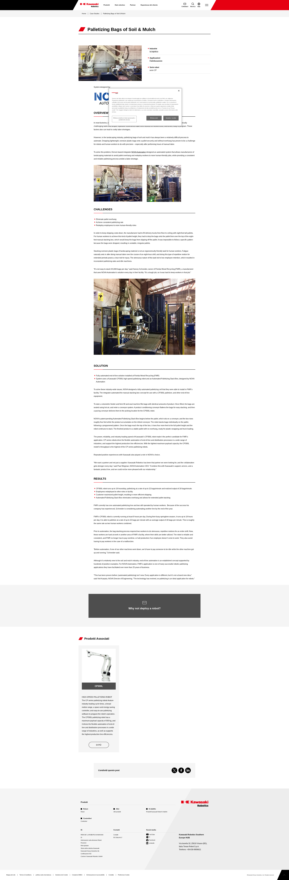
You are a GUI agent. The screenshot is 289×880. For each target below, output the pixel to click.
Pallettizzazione (156, 61)
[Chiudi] (178, 90)
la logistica (154, 51)
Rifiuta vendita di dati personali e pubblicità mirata (124, 118)
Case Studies (94, 13)
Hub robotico (120, 5)
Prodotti (107, 5)
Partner (133, 5)
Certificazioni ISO (86, 854)
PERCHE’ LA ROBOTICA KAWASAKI (92, 835)
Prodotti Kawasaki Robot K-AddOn (156, 812)
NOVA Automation (138, 152)
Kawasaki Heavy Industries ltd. (90, 851)
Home (84, 13)
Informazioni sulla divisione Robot (91, 840)
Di (81, 837)
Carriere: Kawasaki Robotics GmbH (92, 856)
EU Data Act (117, 838)
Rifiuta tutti (154, 118)
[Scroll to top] (283, 875)
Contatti (115, 835)
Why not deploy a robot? (144, 608)
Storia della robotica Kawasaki (90, 848)
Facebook (150, 840)
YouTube (150, 835)
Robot (82, 812)
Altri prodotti (117, 812)
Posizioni (83, 843)
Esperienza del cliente (149, 5)
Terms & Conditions (25, 875)
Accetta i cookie (171, 118)
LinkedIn (150, 843)
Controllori (84, 821)
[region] (145, 107)
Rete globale (85, 845)
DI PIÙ (98, 745)
